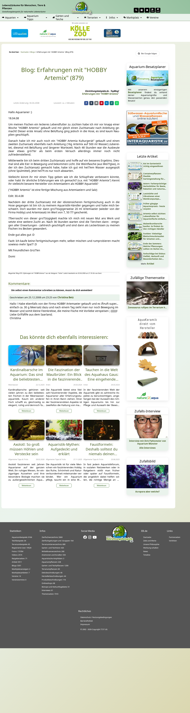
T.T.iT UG (104, 629)
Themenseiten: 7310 (50, 594)
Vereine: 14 (16, 576)
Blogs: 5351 (16, 565)
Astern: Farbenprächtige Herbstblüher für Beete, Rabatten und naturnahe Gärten (155, 187)
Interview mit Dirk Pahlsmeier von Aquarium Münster (147, 442)
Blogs (32, 52)
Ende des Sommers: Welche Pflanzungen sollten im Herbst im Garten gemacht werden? (153, 248)
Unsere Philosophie (151, 544)
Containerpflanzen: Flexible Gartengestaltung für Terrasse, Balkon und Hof (155, 177)
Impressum (85, 624)
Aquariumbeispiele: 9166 (22, 537)
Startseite (25, 52)
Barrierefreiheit (86, 621)
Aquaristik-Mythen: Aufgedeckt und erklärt (64, 449)
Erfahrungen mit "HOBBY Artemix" (100, 93)
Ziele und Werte (149, 540)
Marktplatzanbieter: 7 (21, 572)
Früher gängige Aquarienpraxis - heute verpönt (154, 206)
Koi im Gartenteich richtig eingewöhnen (153, 164)
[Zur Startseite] (120, 541)
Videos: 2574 (17, 555)
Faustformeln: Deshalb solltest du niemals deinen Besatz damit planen (102, 451)
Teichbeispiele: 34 (19, 540)
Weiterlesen (26, 411)
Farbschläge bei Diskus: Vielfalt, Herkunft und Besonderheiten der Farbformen (154, 257)
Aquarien (10, 17)
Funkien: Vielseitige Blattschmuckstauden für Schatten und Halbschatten (153, 237)
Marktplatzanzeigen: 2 (21, 569)
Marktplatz (133, 17)
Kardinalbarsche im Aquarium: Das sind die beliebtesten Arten (26, 376)
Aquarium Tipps (33, 17)
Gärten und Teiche (62, 17)
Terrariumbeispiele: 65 (21, 544)
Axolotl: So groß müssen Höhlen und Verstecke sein (26, 449)
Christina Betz (65, 297)
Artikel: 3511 (17, 562)
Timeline (146, 555)
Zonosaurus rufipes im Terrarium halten (149, 307)
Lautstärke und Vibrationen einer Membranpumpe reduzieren (151, 197)
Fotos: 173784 (17, 551)
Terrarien (92, 17)
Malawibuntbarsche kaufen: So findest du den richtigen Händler (153, 226)
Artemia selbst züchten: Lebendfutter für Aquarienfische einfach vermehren (154, 217)
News (145, 551)
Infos (112, 17)
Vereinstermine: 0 (19, 579)
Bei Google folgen (149, 53)
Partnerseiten (174, 537)
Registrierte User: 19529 (21, 547)
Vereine (154, 17)
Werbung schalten (150, 547)
